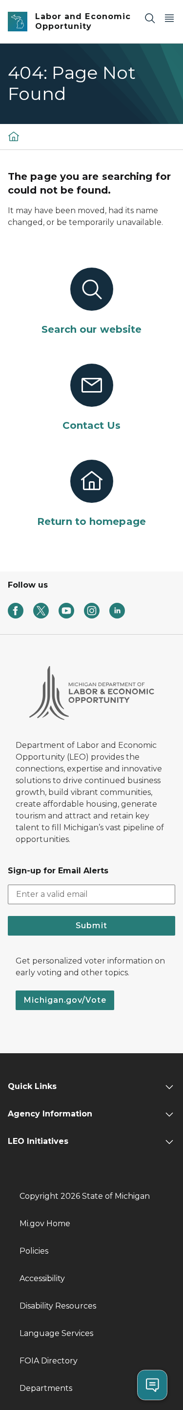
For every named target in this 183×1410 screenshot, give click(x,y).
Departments (46, 1388)
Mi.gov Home (45, 1223)
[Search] (150, 18)
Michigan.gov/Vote (64, 1000)
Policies (34, 1251)
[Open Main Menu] (169, 18)
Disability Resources (58, 1306)
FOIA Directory (49, 1360)
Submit (91, 925)
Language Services (56, 1333)
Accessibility (42, 1278)
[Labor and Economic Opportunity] (14, 136)
